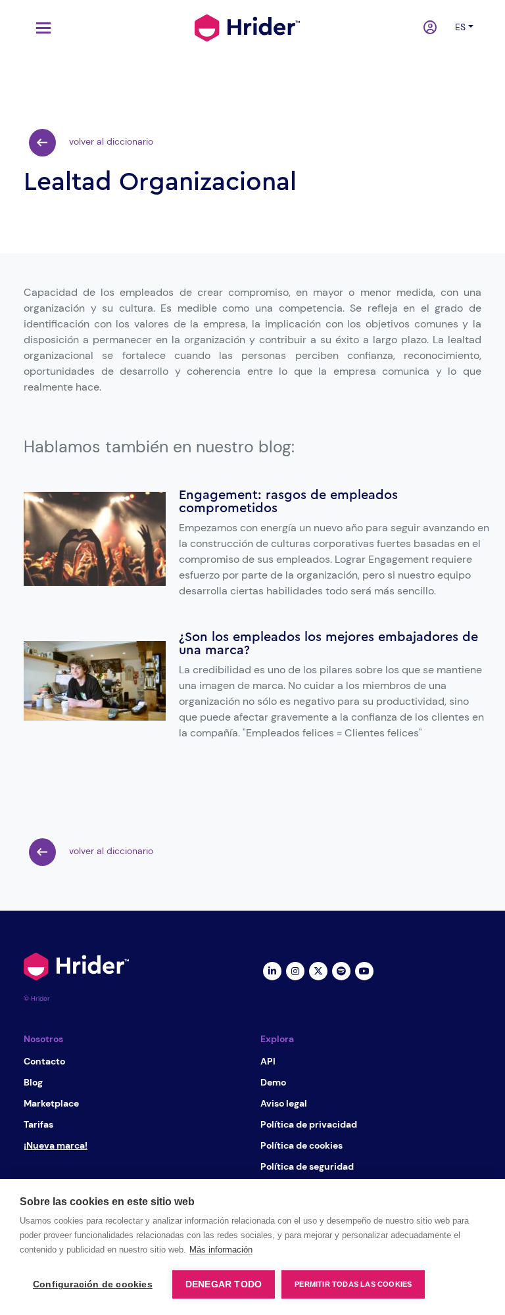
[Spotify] (340, 970)
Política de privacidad (308, 1124)
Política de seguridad (307, 1166)
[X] (317, 970)
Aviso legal (283, 1103)
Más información (220, 1250)
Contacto (44, 1061)
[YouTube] (363, 970)
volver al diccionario (109, 141)
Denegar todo (223, 1284)
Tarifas (38, 1124)
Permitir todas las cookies (353, 1284)
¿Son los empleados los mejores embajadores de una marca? (328, 644)
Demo (273, 1082)
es (460, 27)
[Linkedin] (271, 970)
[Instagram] (294, 970)
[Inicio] (247, 26)
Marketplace (51, 1103)
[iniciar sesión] (431, 28)
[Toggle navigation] (40, 28)
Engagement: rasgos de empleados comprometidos (288, 502)
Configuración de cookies (93, 1284)
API (268, 1061)
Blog (33, 1082)
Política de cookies (301, 1145)
